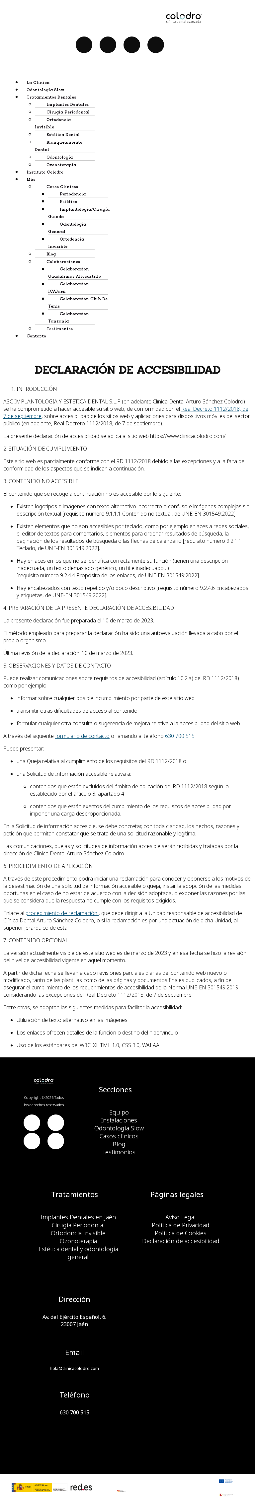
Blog (51, 254)
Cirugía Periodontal (68, 112)
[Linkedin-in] (132, 44)
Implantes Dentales (67, 105)
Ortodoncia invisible (66, 243)
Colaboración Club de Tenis (78, 303)
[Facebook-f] (84, 44)
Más (31, 180)
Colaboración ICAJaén (68, 288)
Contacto (36, 336)
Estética (68, 202)
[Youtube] (108, 44)
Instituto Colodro (45, 172)
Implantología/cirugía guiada (79, 213)
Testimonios (59, 329)
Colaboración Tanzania (68, 317)
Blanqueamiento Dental (58, 146)
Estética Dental (63, 135)
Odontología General (67, 228)
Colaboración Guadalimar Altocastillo (74, 273)
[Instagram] (155, 44)
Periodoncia (73, 194)
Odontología (59, 157)
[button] (134, 96)
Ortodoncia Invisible (53, 123)
